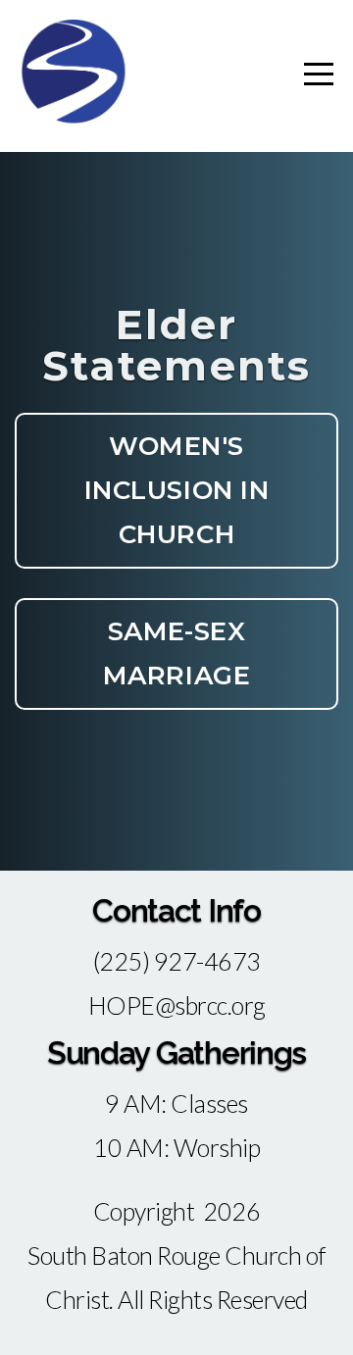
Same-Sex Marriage (176, 653)
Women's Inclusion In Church (176, 490)
